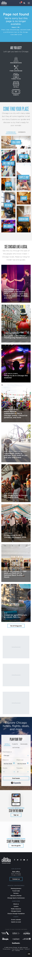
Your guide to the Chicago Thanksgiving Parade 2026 (15, 337)
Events (16, 95)
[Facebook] (14, 860)
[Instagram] (21, 860)
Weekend (8, 205)
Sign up (16, 815)
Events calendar (16, 919)
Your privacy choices (17, 949)
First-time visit (8, 163)
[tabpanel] (16, 768)
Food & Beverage (16, 71)
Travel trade (16, 891)
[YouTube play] (24, 860)
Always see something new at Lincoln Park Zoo (15, 616)
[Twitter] (17, 860)
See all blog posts (16, 626)
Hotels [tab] (7, 744)
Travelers (19, 768)
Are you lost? (16, 47)
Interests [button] (21, 132)
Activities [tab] (16, 747)
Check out (19, 760)
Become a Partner (16, 895)
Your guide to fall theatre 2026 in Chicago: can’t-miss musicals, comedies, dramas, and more (16, 295)
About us (16, 904)
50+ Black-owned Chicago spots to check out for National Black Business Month (15, 574)
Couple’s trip (23, 177)
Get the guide (16, 846)
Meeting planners (16, 888)
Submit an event (16, 922)
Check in (5, 760)
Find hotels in (7, 752)
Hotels (16, 87)
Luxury (23, 198)
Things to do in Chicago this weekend (16, 377)
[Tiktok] (27, 860)
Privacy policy (6, 949)
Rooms (5, 768)
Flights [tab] (15, 744)
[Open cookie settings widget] (29, 954)
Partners (16, 893)
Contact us (16, 879)
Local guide (16, 142)
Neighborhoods (16, 62)
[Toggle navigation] (29, 3)
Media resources (16, 908)
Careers (16, 906)
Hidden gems (23, 219)
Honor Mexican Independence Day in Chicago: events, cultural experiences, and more (16, 414)
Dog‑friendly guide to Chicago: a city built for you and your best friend (15, 455)
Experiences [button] (11, 132)
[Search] (24, 3)
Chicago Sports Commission (16, 898)
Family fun (24, 156)
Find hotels (16, 778)
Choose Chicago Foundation (16, 913)
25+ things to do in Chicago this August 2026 (16, 496)
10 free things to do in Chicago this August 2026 (15, 536)
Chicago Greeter (16, 911)
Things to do (16, 79)
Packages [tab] (23, 744)
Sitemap (17, 950)
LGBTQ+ (8, 184)
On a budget (8, 226)
